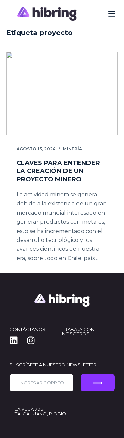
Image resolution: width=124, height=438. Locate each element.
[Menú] (112, 14)
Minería (72, 148)
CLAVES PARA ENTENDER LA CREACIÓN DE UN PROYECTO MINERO (58, 171)
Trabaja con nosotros (78, 331)
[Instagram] (35, 340)
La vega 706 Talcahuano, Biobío (40, 411)
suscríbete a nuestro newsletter (52, 364)
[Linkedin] (18, 340)
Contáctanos (27, 329)
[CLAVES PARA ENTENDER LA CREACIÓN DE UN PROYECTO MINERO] (62, 93)
